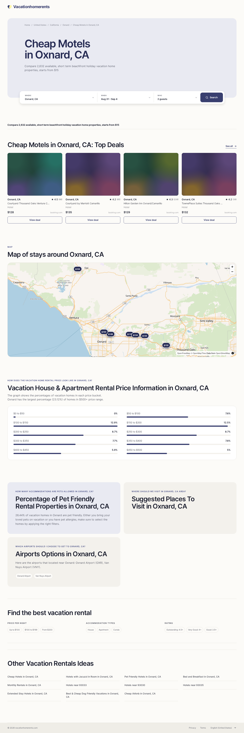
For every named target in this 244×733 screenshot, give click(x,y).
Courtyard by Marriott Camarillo (83, 203)
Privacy (192, 728)
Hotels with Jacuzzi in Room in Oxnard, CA (89, 676)
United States (40, 25)
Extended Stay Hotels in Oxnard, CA (27, 693)
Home (27, 25)
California (54, 25)
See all (231, 146)
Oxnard (66, 25)
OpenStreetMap (223, 353)
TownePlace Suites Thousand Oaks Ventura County (209, 203)
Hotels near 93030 (134, 685)
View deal (34, 219)
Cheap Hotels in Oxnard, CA (22, 676)
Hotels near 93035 (193, 685)
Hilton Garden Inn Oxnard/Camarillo (143, 203)
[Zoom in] (232, 266)
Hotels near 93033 (76, 685)
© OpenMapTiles (198, 353)
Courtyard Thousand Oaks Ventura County (30, 203)
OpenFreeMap (183, 353)
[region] (122, 310)
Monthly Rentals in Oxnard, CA (24, 685)
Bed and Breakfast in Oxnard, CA (201, 676)
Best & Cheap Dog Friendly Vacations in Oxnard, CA (92, 695)
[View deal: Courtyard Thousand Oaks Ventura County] (34, 174)
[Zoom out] (232, 271)
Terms (203, 728)
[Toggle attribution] (233, 353)
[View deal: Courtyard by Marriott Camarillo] (93, 174)
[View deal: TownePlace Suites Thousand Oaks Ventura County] (209, 174)
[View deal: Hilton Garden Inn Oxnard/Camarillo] (151, 174)
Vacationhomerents (31, 7)
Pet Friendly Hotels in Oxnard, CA (142, 676)
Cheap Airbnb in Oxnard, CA (140, 693)
